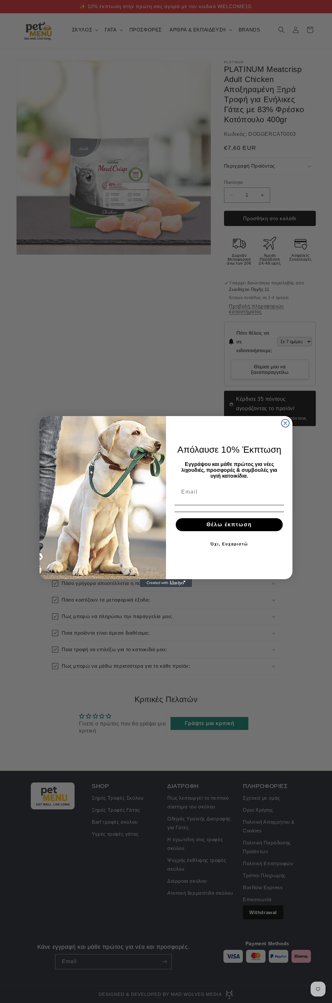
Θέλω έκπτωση (229, 524)
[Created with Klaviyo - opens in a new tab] (166, 583)
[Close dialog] (285, 423)
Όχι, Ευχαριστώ (229, 544)
